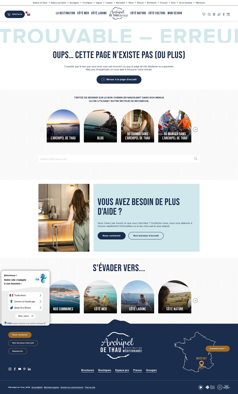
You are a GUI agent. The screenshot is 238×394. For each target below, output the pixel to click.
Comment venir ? (218, 349)
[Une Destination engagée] (219, 14)
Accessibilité (37, 387)
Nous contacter (20, 335)
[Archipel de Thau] (118, 13)
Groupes (151, 370)
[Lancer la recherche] (196, 159)
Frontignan (87, 3)
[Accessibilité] (223, 14)
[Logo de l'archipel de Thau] (119, 345)
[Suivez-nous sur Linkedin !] (29, 369)
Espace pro (122, 370)
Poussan (164, 3)
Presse (137, 370)
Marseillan (120, 3)
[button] (209, 14)
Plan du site (90, 387)
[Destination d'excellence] (200, 387)
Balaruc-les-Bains (58, 3)
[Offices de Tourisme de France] (210, 387)
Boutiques (104, 370)
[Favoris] (204, 14)
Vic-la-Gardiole (185, 3)
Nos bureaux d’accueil (23, 343)
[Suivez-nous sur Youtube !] (19, 369)
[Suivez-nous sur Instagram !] (10, 369)
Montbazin (151, 3)
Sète (173, 3)
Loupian (109, 3)
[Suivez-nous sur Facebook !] (15, 369)
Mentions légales (51, 387)
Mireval (140, 3)
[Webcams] (214, 14)
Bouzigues (74, 3)
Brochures (87, 370)
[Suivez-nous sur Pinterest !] (24, 369)
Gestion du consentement (71, 387)
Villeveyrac (200, 3)
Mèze (131, 3)
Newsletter (17, 351)
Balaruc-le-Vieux (40, 3)
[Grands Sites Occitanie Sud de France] (223, 387)
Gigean (99, 3)
